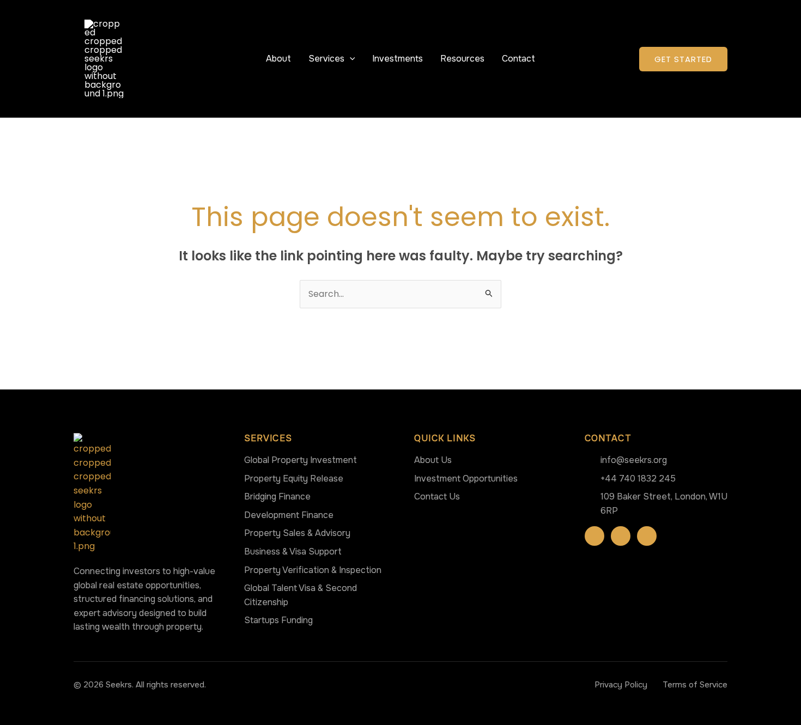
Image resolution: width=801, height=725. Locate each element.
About (278, 58)
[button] (349, 58)
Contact (518, 58)
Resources (462, 58)
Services (326, 58)
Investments (397, 58)
